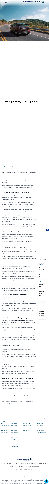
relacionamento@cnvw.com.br (24, 463)
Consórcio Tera (14, 441)
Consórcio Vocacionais (27, 430)
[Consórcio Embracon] (2, 166)
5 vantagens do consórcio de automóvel (41, 272)
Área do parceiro (4, 430)
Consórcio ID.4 (13, 444)
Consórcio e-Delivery (27, 425)
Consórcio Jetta (14, 439)
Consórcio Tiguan (14, 434)
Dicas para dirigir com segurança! (14, 166)
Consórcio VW (9, 401)
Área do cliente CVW (5, 425)
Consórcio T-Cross (14, 427)
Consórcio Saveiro (14, 432)
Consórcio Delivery (26, 423)
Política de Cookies (40, 425)
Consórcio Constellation (27, 421)
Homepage (3, 421)
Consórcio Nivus (14, 425)
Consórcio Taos (14, 421)
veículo (9, 266)
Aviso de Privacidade (41, 423)
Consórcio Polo (14, 423)
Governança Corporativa (42, 432)
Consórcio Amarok (14, 437)
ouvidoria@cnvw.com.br (33, 466)
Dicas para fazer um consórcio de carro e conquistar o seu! (41, 312)
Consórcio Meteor (26, 427)
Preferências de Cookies (41, 427)
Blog (5, 166)
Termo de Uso (39, 421)
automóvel (9, 327)
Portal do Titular (40, 437)
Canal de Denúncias (40, 430)
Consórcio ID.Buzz (14, 446)
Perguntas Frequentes (5, 427)
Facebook (3, 453)
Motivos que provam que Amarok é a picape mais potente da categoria (41, 291)
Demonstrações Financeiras (42, 434)
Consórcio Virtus (14, 430)
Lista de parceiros (4, 432)
